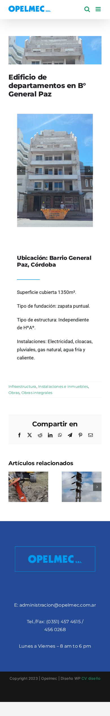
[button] (21, 170)
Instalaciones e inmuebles (63, 386)
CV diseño (91, 678)
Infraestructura (22, 386)
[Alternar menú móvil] (99, 9)
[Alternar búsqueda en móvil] (87, 9)
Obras (13, 392)
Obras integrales (36, 392)
